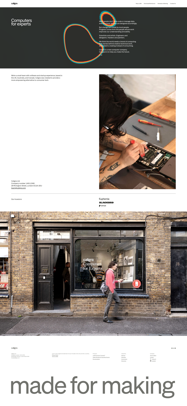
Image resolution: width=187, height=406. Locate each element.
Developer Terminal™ (99, 355)
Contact (152, 357)
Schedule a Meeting (163, 3)
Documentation (96, 359)
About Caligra (153, 355)
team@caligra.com (18, 188)
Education (123, 357)
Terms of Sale (55, 356)
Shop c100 (138, 3)
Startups (123, 355)
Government (124, 359)
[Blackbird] (137, 202)
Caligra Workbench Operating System (101, 357)
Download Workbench (149, 3)
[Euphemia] (137, 199)
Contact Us (173, 3)
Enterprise (123, 361)
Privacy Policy (55, 355)
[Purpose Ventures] (137, 206)
